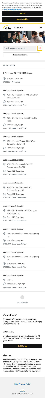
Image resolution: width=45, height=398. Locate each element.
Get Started (22, 346)
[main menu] (41, 27)
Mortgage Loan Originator (13, 90)
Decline (22, 13)
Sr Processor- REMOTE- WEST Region (17, 73)
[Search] (39, 48)
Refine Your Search (20, 55)
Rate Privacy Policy (22, 384)
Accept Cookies (22, 19)
